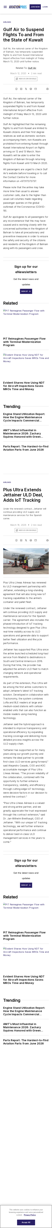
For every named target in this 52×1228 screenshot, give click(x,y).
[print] (47, 89)
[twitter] (26, 89)
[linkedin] (21, 89)
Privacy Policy (30, 1215)
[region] (26, 1216)
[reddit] (30, 89)
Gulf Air (32, 68)
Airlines (7, 22)
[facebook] (16, 89)
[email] (35, 89)
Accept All (26, 1222)
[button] (5, 7)
